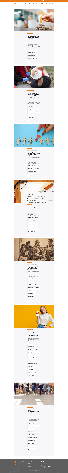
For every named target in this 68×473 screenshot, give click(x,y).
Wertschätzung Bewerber (31, 449)
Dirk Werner (29, 354)
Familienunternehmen (31, 282)
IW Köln (29, 360)
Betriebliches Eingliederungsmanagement (33, 109)
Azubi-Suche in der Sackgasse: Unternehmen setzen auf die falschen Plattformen (33, 334)
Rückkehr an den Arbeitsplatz (32, 115)
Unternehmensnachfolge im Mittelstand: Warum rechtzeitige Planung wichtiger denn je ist (33, 268)
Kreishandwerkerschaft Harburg (32, 55)
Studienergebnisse (30, 372)
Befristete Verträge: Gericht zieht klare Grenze (33, 208)
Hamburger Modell (36, 112)
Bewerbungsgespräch (31, 431)
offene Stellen (36, 363)
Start (26, 3)
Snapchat (36, 366)
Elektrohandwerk (30, 168)
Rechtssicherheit (30, 229)
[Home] (18, 3)
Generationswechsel (30, 284)
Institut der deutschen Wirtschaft (32, 358)
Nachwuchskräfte (36, 361)
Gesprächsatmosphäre (31, 434)
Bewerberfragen (36, 426)
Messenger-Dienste (30, 361)
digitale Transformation (31, 279)
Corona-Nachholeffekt (31, 223)
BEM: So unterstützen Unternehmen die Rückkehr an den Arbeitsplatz (33, 94)
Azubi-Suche (35, 349)
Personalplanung (35, 228)
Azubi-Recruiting (30, 349)
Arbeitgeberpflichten (30, 217)
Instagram (33, 357)
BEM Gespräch (30, 108)
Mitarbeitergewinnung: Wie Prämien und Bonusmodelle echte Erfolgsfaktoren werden (33, 154)
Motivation (35, 171)
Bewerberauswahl (30, 426)
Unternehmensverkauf (31, 296)
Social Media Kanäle (30, 369)
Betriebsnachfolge (30, 278)
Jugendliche (33, 360)
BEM (34, 106)
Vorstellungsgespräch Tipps (31, 446)
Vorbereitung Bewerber (31, 443)
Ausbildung (29, 3)
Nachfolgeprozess (36, 287)
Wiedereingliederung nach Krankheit (32, 117)
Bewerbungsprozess (30, 432)
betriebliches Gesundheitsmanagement (33, 111)
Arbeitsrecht (36, 217)
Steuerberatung (30, 290)
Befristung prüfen (30, 222)
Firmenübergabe (37, 282)
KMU (35, 284)
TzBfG (29, 231)
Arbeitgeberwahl (30, 425)
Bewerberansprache (36, 425)
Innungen (35, 52)
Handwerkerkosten (30, 52)
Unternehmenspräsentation (31, 440)
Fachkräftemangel (30, 112)
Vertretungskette (33, 231)
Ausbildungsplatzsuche (31, 346)
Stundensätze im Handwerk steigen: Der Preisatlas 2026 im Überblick (33, 37)
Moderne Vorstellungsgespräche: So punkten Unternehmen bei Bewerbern (33, 412)
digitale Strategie (37, 352)
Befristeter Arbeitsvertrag (31, 220)
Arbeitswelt (29, 165)
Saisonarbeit (35, 229)
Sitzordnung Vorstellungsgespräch (32, 437)
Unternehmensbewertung (31, 293)
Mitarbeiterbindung (30, 171)
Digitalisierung (37, 279)
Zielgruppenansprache (31, 375)
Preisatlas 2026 (30, 58)
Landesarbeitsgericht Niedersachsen (33, 226)
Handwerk (35, 225)
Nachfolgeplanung (30, 287)
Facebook (33, 354)
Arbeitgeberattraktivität (31, 423)
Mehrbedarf (29, 228)
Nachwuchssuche (30, 363)
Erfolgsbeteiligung (36, 168)
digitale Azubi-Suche (30, 352)
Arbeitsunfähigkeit (30, 106)
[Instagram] (43, 0)
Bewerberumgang (30, 429)
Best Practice (34, 165)
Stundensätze (35, 58)
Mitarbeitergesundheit (31, 114)
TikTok (35, 372)
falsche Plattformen (36, 355)
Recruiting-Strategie (30, 366)
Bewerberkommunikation (31, 428)
